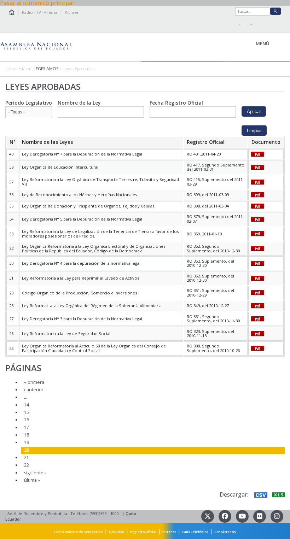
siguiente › (35, 473)
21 (26, 458)
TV (38, 12)
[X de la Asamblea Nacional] (208, 515)
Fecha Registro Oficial (176, 102)
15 (26, 412)
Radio (27, 12)
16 (26, 420)
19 (26, 442)
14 (26, 405)
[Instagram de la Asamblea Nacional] (277, 515)
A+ (250, 24)
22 (26, 465)
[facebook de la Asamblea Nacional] (225, 515)
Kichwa (71, 12)
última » (32, 480)
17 (26, 427)
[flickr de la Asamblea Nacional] (260, 515)
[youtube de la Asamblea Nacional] (242, 515)
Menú (279, 44)
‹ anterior (34, 390)
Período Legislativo (28, 102)
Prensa (50, 12)
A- (240, 24)
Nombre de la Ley (79, 102)
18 (26, 435)
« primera (34, 382)
